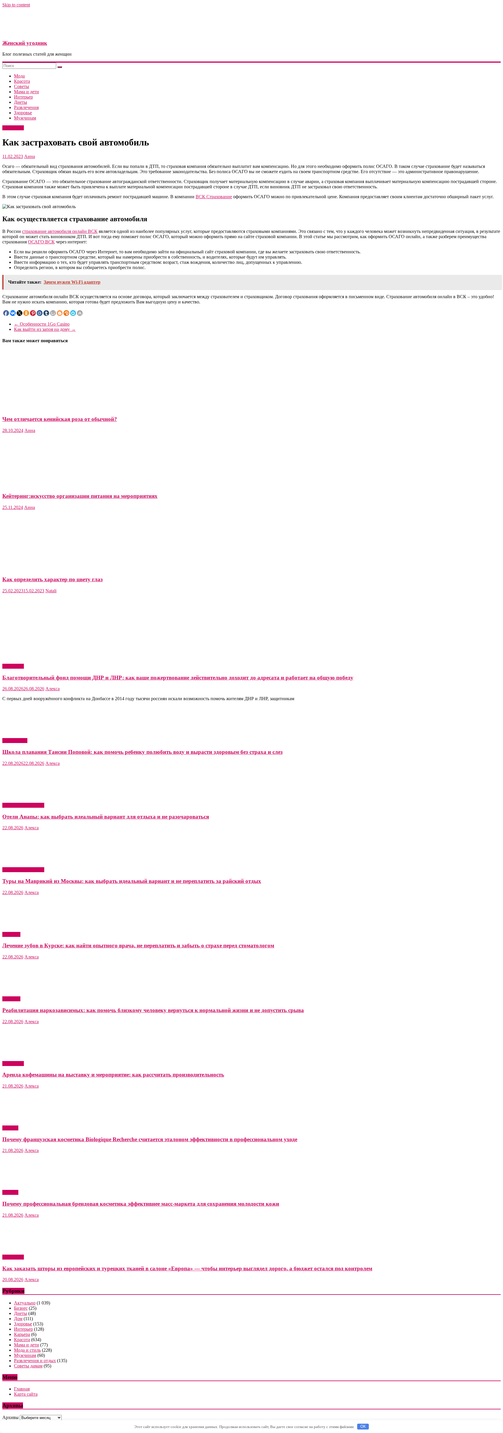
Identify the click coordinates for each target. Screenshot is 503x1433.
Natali (50, 590)
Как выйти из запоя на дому (45, 329)
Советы (21, 86)
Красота (22, 81)
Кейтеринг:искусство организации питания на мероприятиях (79, 496)
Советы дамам (28, 1365)
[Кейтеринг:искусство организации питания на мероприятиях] (28, 484)
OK (363, 1426)
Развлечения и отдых (23, 805)
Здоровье (23, 112)
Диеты (20, 102)
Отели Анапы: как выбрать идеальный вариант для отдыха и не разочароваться (105, 817)
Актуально (13, 127)
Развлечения (26, 107)
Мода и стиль (27, 1350)
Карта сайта (26, 1394)
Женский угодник (24, 43)
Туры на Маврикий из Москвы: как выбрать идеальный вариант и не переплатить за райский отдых (131, 881)
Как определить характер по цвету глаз (52, 579)
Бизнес (21, 1308)
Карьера (22, 1334)
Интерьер (23, 96)
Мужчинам (25, 117)
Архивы (10, 1417)
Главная (22, 1388)
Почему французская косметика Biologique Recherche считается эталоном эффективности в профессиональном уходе (149, 1139)
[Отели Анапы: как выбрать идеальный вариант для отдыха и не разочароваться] (33, 795)
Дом (18, 1318)
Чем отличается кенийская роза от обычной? (59, 419)
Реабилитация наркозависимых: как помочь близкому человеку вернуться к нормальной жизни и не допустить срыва (153, 1010)
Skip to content (16, 4)
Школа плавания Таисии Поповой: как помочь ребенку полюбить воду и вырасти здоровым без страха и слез (142, 752)
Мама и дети (26, 91)
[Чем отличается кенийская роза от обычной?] (59, 407)
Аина (29, 156)
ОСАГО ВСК (41, 241)
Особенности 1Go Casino (42, 324)
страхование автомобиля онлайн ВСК (60, 231)
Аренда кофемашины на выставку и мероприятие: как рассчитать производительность (113, 1075)
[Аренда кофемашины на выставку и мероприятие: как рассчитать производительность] (33, 1053)
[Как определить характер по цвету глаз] (59, 568)
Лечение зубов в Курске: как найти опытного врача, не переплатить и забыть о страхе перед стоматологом (138, 945)
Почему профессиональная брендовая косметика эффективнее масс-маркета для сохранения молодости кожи (140, 1204)
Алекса (52, 688)
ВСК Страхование (214, 196)
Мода (19, 75)
